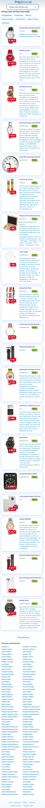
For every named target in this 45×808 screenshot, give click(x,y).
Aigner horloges (6, 679)
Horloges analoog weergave (31, 729)
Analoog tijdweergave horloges (10, 729)
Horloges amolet (28, 722)
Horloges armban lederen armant (32, 774)
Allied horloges (27, 699)
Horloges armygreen (7, 782)
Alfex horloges (27, 692)
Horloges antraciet (28, 744)
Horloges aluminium (7, 709)
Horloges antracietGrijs (8, 749)
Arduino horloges (28, 764)
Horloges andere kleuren (30, 732)
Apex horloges (5, 752)
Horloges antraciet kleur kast (10, 742)
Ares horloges (5, 767)
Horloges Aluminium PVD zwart (32, 712)
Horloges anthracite (7, 737)
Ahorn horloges (27, 677)
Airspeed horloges (28, 679)
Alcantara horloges (28, 687)
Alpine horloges (27, 704)
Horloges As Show (28, 784)
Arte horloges (27, 782)
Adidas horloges (6, 669)
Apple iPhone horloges (29, 754)
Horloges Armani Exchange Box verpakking (32, 772)
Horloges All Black (28, 697)
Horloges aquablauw (7, 759)
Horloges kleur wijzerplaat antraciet (10, 744)
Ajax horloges (5, 682)
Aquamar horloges (28, 759)
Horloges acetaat (28, 656)
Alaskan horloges (6, 684)
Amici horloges (5, 722)
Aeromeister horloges (29, 671)
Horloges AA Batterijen (30, 646)
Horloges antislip (28, 739)
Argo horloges (27, 767)
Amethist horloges (28, 719)
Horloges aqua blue (28, 757)
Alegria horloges (6, 689)
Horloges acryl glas (7, 661)
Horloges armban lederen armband (10, 777)
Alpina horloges (6, 704)
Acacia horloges (6, 656)
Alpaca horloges (27, 702)
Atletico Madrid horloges (8, 792)
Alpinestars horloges (7, 707)
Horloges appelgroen (29, 752)
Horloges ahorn (6, 677)
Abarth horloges (6, 651)
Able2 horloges (27, 651)
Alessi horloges (6, 692)
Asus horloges (5, 789)
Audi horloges (27, 792)
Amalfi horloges (27, 717)
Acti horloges (5, 664)
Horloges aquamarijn (7, 762)
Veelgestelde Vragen (28, 805)
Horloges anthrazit (28, 737)
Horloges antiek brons (8, 739)
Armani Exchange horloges (9, 772)
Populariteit (32, 802)
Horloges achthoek (7, 659)
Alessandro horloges (29, 689)
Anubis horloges (27, 749)
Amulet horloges (28, 724)
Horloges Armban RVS (29, 777)
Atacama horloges (28, 789)
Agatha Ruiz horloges (29, 674)
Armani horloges (28, 769)
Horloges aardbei (6, 649)
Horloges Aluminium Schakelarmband (10, 714)
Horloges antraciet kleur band (10, 747)
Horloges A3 (5, 646)
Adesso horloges (28, 666)
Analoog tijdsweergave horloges (10, 727)
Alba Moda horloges (7, 687)
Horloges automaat (28, 794)
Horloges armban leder (8, 774)
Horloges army (5, 779)
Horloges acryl (27, 659)
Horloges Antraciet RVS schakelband (32, 747)
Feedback (24, 802)
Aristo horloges (6, 769)
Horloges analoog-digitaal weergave (10, 732)
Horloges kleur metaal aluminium (32, 707)
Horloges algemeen (7, 694)
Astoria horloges (28, 787)
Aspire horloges (6, 787)
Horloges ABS (27, 654)
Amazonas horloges (7, 719)
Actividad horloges (7, 666)
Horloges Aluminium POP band (10, 712)
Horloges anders (6, 734)
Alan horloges (27, 682)
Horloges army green (29, 779)
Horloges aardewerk (29, 649)
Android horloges (28, 734)
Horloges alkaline (28, 694)
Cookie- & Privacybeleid (15, 802)
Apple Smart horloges (7, 757)
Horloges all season (7, 699)
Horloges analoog (28, 727)
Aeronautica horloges (7, 674)
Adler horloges (27, 669)
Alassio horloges (28, 684)
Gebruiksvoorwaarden (15, 805)
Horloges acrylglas (28, 661)
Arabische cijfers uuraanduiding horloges (32, 762)
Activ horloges (27, 664)
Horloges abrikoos (6, 654)
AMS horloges (5, 724)
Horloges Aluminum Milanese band (10, 717)
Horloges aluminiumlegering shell (32, 714)
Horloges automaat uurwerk (9, 794)
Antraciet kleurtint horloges (31, 742)
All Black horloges (6, 697)
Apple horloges (5, 754)
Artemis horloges (6, 784)
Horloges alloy (5, 702)
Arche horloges (6, 764)
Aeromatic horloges (7, 671)
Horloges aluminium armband (31, 709)
